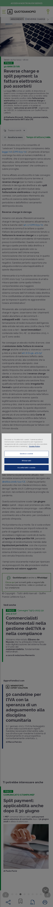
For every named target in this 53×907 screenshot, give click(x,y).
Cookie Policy (34, 446)
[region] (26, 453)
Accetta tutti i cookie (26, 468)
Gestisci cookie (26, 454)
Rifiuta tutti (26, 461)
